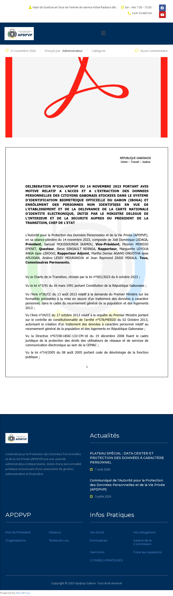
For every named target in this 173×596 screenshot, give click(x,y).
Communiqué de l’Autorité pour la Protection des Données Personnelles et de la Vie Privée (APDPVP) (127, 484)
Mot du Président (18, 532)
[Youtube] (162, 14)
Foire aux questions (147, 552)
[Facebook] (162, 8)
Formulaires (98, 540)
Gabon (91, 583)
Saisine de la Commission (142, 542)
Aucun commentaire (154, 51)
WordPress (23, 593)
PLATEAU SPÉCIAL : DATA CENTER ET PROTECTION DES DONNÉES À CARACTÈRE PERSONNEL (127, 457)
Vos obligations (144, 532)
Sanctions (97, 552)
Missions (55, 532)
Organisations (15, 540)
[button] (103, 33)
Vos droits (97, 532)
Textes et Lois (58, 540)
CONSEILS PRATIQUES (106, 560)
